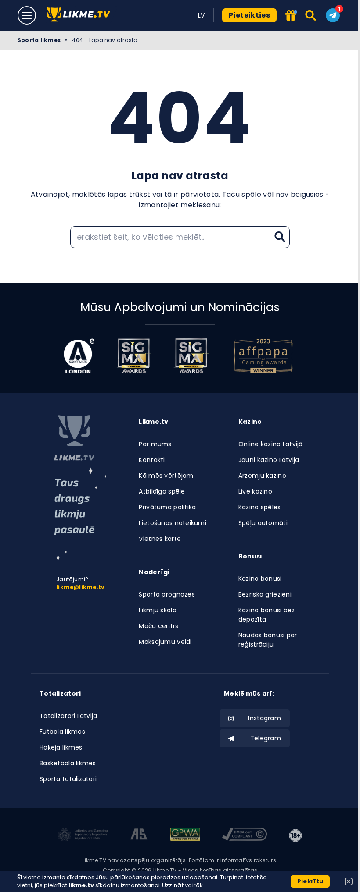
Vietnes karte (160, 538)
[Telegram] (333, 15)
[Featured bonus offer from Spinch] (291, 16)
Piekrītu (310, 881)
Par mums (155, 444)
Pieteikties (249, 15)
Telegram (265, 738)
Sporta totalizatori (68, 779)
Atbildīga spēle (162, 491)
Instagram (264, 718)
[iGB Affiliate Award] (79, 356)
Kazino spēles (259, 507)
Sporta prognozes (166, 594)
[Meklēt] (311, 15)
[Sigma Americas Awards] (191, 356)
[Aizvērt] (349, 881)
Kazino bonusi (260, 578)
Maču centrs (158, 626)
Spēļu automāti (263, 523)
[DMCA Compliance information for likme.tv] (244, 835)
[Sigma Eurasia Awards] (134, 356)
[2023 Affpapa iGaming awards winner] (263, 356)
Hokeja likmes (61, 747)
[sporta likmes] (74, 438)
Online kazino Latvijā (270, 444)
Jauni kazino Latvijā (268, 459)
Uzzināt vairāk (182, 885)
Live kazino (255, 491)
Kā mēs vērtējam (166, 475)
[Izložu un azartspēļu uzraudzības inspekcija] (83, 835)
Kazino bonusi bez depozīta (266, 615)
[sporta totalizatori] (80, 514)
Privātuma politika (167, 507)
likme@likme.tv (80, 587)
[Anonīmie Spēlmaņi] (139, 835)
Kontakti (152, 459)
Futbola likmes (62, 731)
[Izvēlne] (27, 15)
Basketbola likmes (68, 763)
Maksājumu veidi (165, 641)
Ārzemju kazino (262, 475)
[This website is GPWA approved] (185, 835)
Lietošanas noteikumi (172, 523)
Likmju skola (157, 610)
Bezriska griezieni (265, 594)
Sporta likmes (39, 40)
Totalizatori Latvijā (68, 715)
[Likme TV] (81, 15)
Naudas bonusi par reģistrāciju (267, 640)
